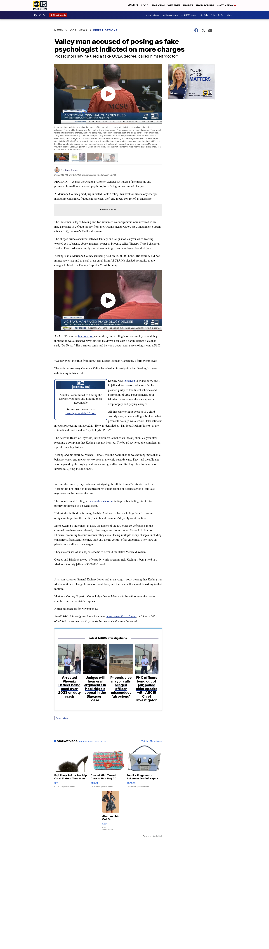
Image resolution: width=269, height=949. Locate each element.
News (58, 30)
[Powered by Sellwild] (157, 836)
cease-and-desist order (100, 501)
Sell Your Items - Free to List (92, 741)
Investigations (152, 15)
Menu (132, 5)
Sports (188, 5)
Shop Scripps (205, 5)
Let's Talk (203, 15)
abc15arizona (40, 15)
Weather (174, 5)
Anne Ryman (71, 170)
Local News (78, 30)
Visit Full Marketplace (151, 741)
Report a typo (62, 718)
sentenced (129, 380)
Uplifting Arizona (170, 15)
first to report (86, 336)
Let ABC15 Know (188, 15)
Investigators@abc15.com (81, 413)
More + (230, 15)
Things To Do (217, 15)
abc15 (36, 15)
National (158, 5)
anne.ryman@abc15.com (121, 616)
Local (145, 5)
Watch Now (225, 5)
